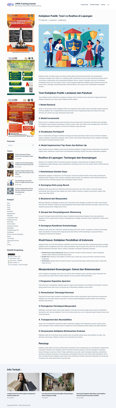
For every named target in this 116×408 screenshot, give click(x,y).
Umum (9, 244)
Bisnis (8, 205)
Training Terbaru (94, 4)
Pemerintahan (62, 20)
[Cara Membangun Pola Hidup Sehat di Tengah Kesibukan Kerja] (10, 182)
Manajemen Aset (12, 220)
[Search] (108, 4)
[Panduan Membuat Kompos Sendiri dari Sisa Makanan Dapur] (10, 156)
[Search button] (32, 145)
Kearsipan (10, 211)
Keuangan (10, 215)
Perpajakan (10, 232)
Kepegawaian (11, 213)
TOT (8, 242)
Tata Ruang (10, 238)
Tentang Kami (84, 4)
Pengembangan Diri (13, 230)
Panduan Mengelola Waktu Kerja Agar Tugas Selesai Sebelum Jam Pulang (24, 172)
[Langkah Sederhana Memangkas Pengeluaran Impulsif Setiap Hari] (10, 165)
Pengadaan (10, 228)
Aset (8, 203)
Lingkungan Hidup (12, 217)
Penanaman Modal (12, 226)
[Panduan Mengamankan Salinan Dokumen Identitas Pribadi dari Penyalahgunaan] (10, 191)
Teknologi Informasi (13, 240)
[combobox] (19, 145)
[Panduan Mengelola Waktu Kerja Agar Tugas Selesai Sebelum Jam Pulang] (10, 173)
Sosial (9, 236)
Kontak (103, 4)
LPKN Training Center (25, 4)
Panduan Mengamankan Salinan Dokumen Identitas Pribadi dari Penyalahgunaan (24, 190)
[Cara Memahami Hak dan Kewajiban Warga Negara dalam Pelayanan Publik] (58, 382)
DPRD (9, 209)
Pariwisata (10, 222)
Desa (8, 207)
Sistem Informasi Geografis (15, 234)
